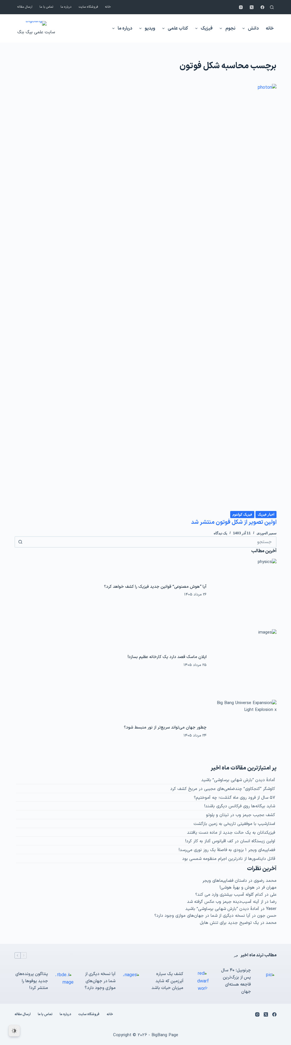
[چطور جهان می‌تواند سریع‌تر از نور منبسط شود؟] (244, 732)
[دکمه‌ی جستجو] (20, 542)
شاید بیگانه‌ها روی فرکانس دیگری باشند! (239, 806)
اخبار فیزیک (266, 514)
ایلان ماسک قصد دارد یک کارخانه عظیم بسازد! (167, 657)
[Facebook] (262, 7)
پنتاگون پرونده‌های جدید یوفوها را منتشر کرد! (31, 981)
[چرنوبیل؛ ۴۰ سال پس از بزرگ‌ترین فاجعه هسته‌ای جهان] (267, 981)
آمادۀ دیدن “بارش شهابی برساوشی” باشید (238, 780)
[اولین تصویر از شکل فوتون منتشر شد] (145, 297)
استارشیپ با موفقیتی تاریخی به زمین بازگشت (234, 824)
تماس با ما (46, 7)
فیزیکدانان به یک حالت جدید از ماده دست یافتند (231, 832)
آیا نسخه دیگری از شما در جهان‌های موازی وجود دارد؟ (202, 915)
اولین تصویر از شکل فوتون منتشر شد (234, 522)
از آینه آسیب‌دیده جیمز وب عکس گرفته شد (225, 902)
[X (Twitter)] (251, 7)
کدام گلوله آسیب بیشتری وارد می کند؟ (229, 894)
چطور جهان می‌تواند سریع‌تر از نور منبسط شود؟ (165, 727)
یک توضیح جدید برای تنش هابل (229, 923)
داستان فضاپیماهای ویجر (224, 881)
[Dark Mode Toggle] (14, 1030)
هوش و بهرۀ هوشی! (237, 887)
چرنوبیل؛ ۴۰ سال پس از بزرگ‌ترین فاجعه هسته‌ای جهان (236, 981)
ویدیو (150, 28)
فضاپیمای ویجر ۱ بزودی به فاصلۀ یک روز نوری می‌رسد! (227, 850)
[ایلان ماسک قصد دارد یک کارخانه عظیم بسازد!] (244, 661)
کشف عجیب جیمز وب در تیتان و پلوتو (240, 815)
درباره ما (66, 7)
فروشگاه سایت (88, 7)
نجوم (230, 28)
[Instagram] (241, 7)
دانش (253, 28)
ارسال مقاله (24, 7)
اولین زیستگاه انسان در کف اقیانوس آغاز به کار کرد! (230, 841)
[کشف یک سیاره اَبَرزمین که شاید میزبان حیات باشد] (199, 981)
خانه (108, 7)
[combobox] (150, 542)
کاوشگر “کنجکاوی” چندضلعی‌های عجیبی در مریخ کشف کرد (222, 789)
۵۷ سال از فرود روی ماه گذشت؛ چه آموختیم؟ (234, 797)
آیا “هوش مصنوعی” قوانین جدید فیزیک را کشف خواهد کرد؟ (155, 586)
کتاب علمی (178, 28)
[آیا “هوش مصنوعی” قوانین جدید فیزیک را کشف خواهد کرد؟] (244, 591)
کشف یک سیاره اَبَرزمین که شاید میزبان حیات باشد (167, 981)
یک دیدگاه (220, 533)
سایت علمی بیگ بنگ (36, 32)
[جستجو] (272, 7)
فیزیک (207, 28)
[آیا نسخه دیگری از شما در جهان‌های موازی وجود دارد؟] (131, 981)
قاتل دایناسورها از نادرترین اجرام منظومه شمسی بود (228, 859)
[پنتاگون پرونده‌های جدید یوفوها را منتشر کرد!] (64, 981)
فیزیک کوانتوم (242, 514)
